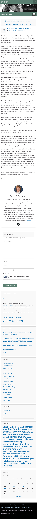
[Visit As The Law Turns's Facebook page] (4, 1)
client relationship (14, 441)
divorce (5, 179)
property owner (22, 461)
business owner (16, 436)
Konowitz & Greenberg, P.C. (9, 305)
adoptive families (12, 429)
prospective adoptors (11, 463)
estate (22, 446)
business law (4, 504)
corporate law (10, 444)
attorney (11, 432)
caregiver (28, 437)
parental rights (27, 458)
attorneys (18, 431)
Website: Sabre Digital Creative (7, 516)
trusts (5, 465)
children (19, 439)
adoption (7, 427)
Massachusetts (11, 458)
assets (6, 431)
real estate (25, 463)
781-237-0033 (13, 321)
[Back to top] (33, 515)
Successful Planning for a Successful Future (17, 24)
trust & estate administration (7, 507)
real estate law (18, 507)
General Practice (7, 410)
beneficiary (28, 432)
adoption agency (17, 427)
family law (17, 448)
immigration (26, 451)
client (5, 442)
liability (16, 456)
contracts (25, 441)
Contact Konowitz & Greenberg (12, 317)
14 (23, 486)
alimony (24, 429)
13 (18, 486)
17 (5, 489)
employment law (16, 504)
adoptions (28, 426)
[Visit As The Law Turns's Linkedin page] (7, 1)
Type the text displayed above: (20, 276)
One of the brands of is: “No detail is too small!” (18, 345)
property (13, 461)
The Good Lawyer (8, 353)
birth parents (19, 434)
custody (20, 444)
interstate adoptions (11, 454)
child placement (9, 439)
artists (30, 429)
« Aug (16, 496)
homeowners (19, 451)
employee (7, 446)
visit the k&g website (26, 507)
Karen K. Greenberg (13, 30)
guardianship (9, 451)
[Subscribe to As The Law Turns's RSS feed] (2, 1)
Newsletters (22, 30)
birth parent (8, 434)
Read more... (28, 220)
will (10, 465)
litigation (24, 456)
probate (6, 461)
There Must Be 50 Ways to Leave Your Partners (19, 21)
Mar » (20, 496)
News (4, 413)
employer (14, 447)
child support (28, 439)
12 (14, 486)
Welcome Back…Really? (9, 349)
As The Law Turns (6, 14)
